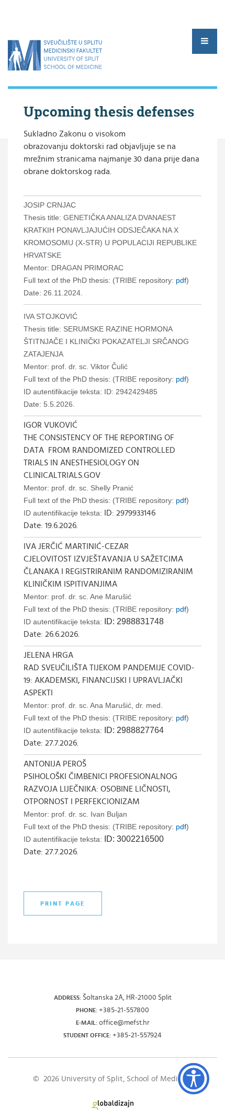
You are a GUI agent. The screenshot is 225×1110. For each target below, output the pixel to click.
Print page (62, 903)
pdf (181, 280)
